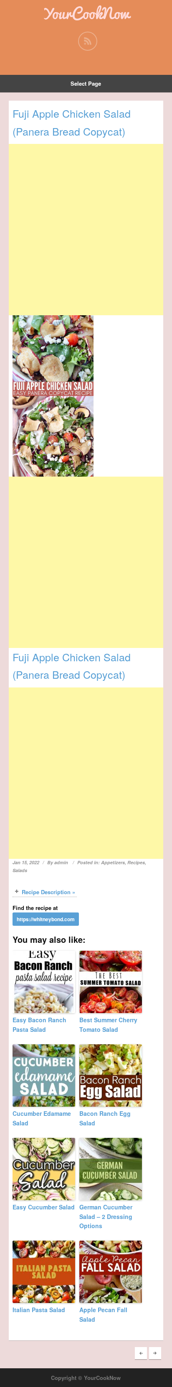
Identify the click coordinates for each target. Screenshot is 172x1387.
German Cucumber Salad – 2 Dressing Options (105, 1216)
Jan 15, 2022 (26, 862)
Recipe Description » (48, 892)
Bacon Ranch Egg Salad (105, 1118)
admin (61, 862)
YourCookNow (86, 13)
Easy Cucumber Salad (44, 1207)
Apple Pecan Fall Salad (103, 1314)
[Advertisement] (86, 229)
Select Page (86, 83)
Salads (20, 870)
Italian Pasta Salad (39, 1309)
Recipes (136, 862)
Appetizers (113, 862)
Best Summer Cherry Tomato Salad (108, 1024)
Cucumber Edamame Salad (42, 1118)
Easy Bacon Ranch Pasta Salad (39, 1024)
